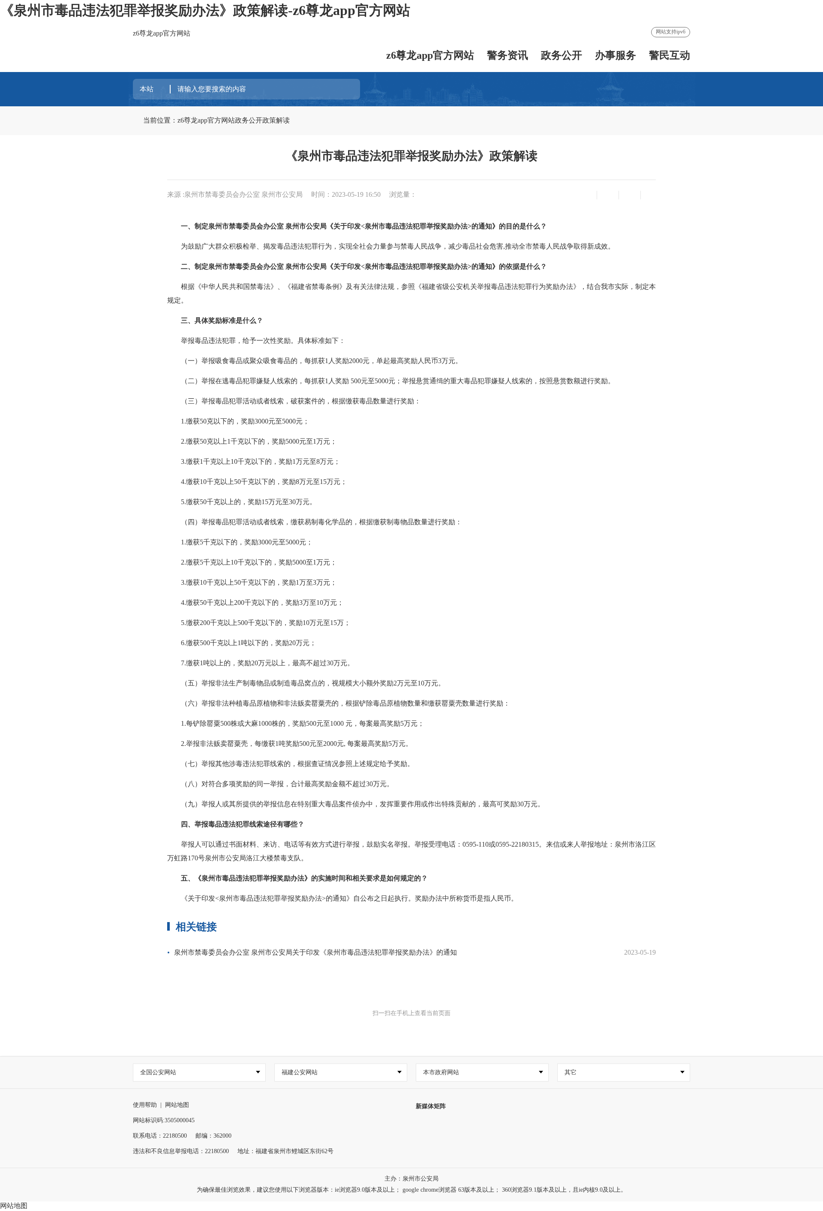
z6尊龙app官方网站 (161, 33)
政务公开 (561, 55)
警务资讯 (507, 55)
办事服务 (615, 55)
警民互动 (669, 55)
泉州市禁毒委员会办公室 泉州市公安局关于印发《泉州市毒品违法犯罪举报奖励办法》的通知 (315, 952)
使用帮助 (145, 1105)
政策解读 (276, 120)
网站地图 (177, 1105)
